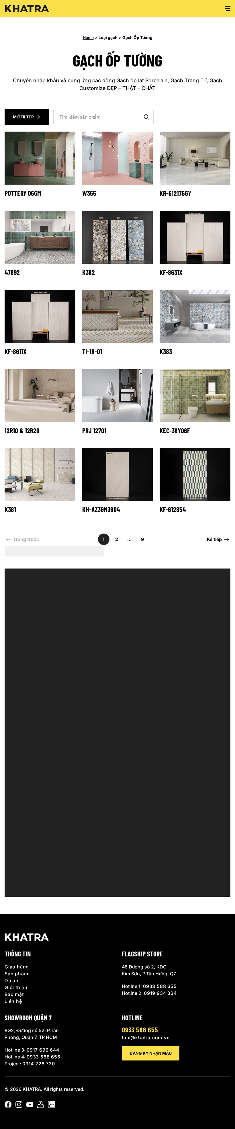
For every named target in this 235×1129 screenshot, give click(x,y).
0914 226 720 (38, 1064)
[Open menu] (227, 8)
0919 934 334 (160, 993)
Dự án (12, 980)
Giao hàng (17, 966)
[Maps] (40, 1106)
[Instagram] (18, 1106)
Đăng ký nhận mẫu (151, 1053)
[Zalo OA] (51, 1106)
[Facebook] (8, 1106)
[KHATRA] (27, 8)
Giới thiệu (16, 987)
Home (88, 37)
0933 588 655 (160, 986)
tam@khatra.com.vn (146, 1037)
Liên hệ (13, 1001)
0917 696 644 (43, 1050)
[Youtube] (29, 1106)
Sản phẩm (16, 973)
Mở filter (23, 116)
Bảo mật (14, 994)
